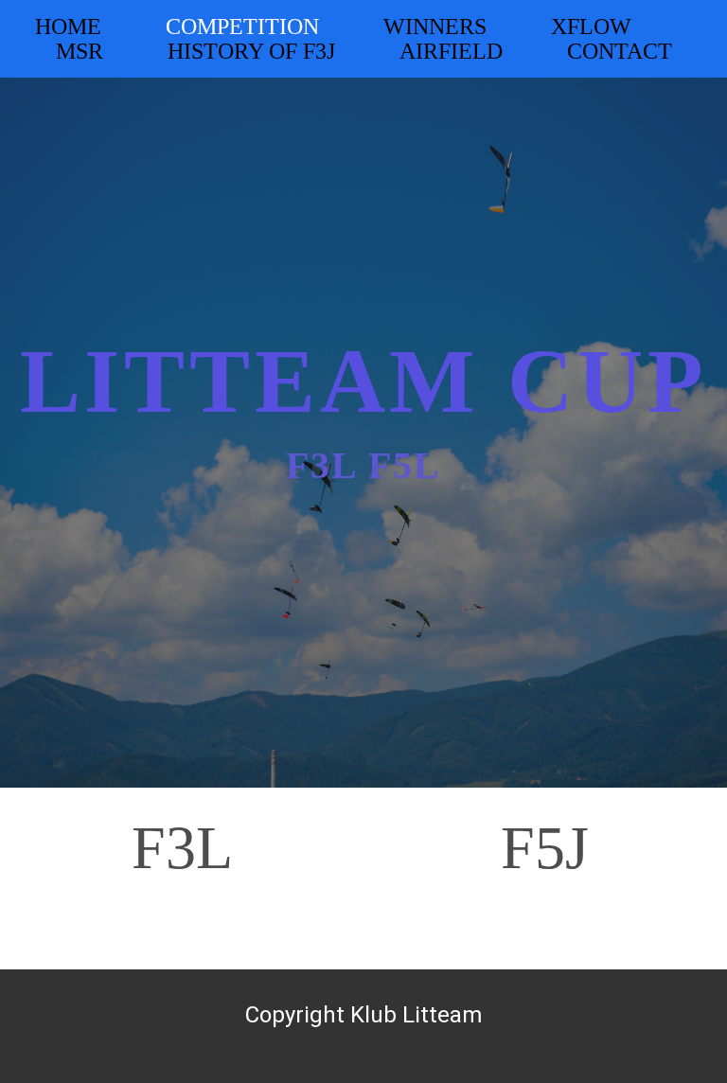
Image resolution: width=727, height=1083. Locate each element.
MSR (79, 51)
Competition (242, 26)
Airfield (451, 51)
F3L (182, 847)
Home (68, 26)
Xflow (591, 26)
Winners (435, 26)
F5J (545, 847)
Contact (619, 51)
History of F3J (251, 51)
